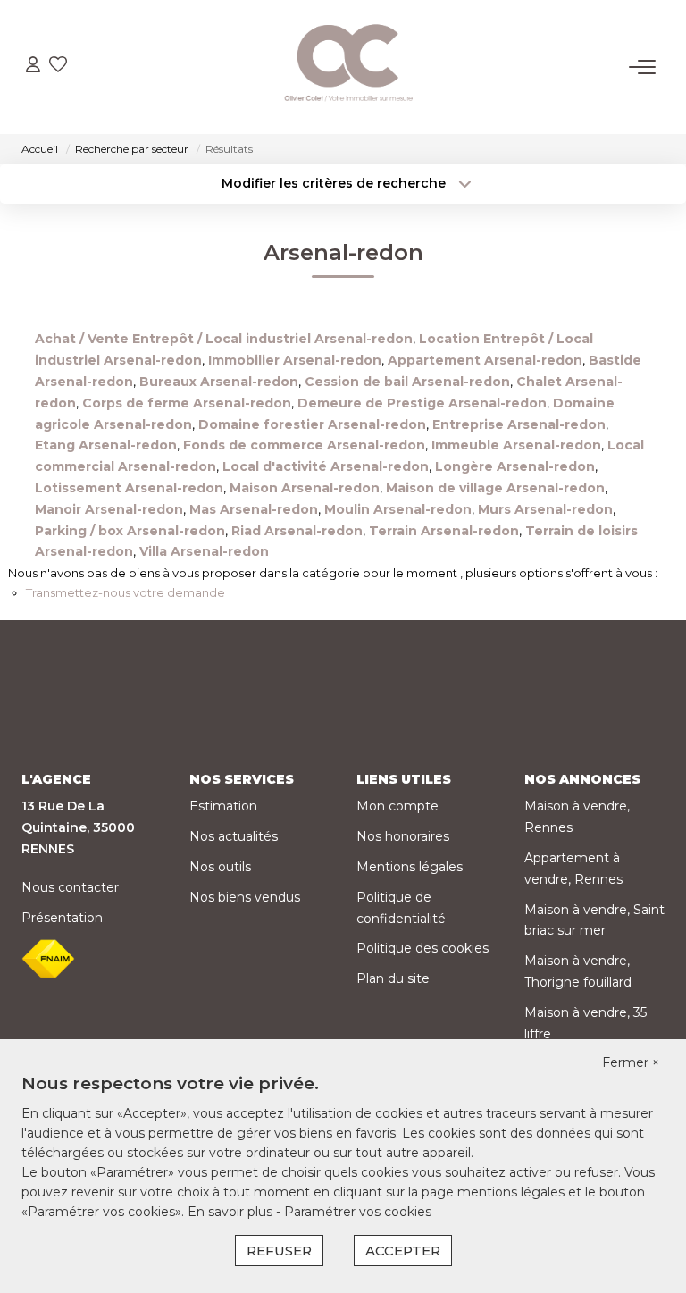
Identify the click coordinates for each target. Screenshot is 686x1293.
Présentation (62, 918)
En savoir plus (232, 1212)
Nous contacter (70, 887)
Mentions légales (409, 867)
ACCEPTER (402, 1250)
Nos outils (220, 867)
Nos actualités (233, 836)
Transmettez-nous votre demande (125, 592)
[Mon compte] (33, 67)
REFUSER (279, 1250)
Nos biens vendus (244, 897)
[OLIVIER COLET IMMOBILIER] (348, 67)
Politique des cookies (422, 948)
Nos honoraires (402, 836)
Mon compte (397, 806)
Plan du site (393, 978)
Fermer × (630, 1062)
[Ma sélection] (58, 67)
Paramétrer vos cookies (357, 1212)
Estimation (223, 806)
